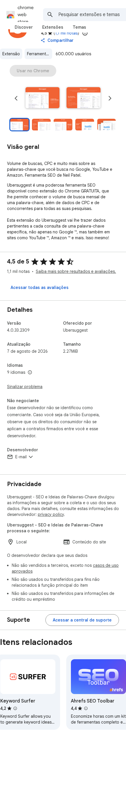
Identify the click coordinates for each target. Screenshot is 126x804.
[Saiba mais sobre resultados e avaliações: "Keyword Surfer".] (15, 708)
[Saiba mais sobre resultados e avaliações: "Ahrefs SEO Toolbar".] (86, 708)
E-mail (21, 456)
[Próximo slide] (110, 98)
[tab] (24, 27)
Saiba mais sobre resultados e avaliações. (76, 271)
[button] (42, 98)
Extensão (11, 53)
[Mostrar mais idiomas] (29, 372)
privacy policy (51, 514)
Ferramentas (38, 53)
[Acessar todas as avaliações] (39, 287)
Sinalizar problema (24, 386)
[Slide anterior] (16, 98)
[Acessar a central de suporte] (82, 620)
